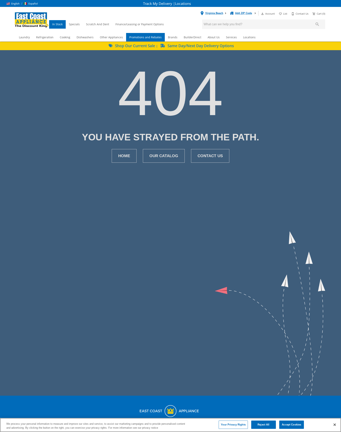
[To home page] (31, 19)
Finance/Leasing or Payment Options (139, 24)
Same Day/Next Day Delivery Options (200, 45)
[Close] (334, 424)
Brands (172, 37)
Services (231, 37)
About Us (214, 37)
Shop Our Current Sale (135, 45)
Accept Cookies (291, 424)
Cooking (65, 37)
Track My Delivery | (159, 3)
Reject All (263, 424)
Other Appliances (111, 37)
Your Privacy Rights (233, 424)
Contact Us (210, 156)
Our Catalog (163, 156)
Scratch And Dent (97, 24)
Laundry (24, 37)
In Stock (57, 24)
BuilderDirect (192, 37)
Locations (183, 3)
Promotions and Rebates (145, 37)
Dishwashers (85, 37)
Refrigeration (44, 37)
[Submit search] (317, 24)
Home (124, 156)
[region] (170, 425)
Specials (74, 24)
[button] (13, 3)
